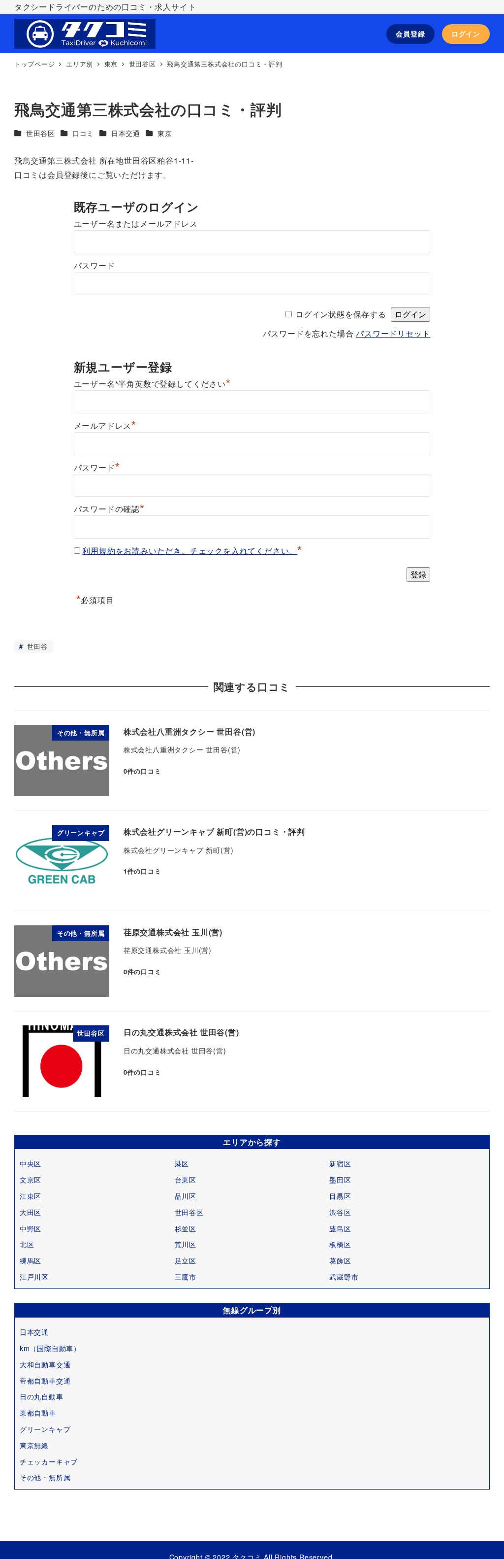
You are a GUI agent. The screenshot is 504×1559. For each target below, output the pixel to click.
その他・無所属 (45, 1477)
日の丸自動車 (41, 1396)
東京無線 (34, 1445)
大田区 (30, 1212)
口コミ (83, 133)
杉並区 (185, 1228)
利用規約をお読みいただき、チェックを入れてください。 (189, 551)
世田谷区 (40, 133)
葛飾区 (340, 1260)
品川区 (185, 1196)
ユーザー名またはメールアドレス (136, 224)
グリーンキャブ (45, 1429)
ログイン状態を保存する (340, 314)
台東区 (185, 1180)
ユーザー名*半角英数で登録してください (152, 384)
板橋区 (340, 1244)
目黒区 (340, 1196)
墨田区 (340, 1180)
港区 (182, 1163)
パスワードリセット (393, 334)
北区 (27, 1244)
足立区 (185, 1260)
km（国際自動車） (50, 1348)
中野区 (30, 1228)
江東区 (30, 1196)
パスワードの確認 (109, 509)
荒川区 (185, 1244)
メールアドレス (105, 426)
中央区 (30, 1163)
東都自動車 (38, 1413)
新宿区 (340, 1163)
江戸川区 (34, 1277)
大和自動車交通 (45, 1364)
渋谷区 (340, 1212)
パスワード (94, 266)
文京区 (30, 1180)
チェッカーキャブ (49, 1461)
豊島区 (340, 1228)
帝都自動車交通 (45, 1381)
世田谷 (36, 646)
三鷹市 (185, 1277)
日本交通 (125, 133)
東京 (165, 133)
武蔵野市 (343, 1277)
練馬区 (30, 1260)
